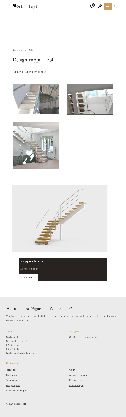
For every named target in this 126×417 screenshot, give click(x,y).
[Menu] (108, 6)
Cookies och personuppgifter (83, 337)
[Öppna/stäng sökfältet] (116, 6)
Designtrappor (13, 385)
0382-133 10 (12, 349)
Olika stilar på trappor (16, 390)
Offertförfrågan (76, 385)
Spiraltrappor (12, 380)
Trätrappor (11, 369)
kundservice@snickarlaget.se (20, 353)
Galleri (72, 369)
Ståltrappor (11, 375)
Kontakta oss (75, 380)
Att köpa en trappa (78, 375)
